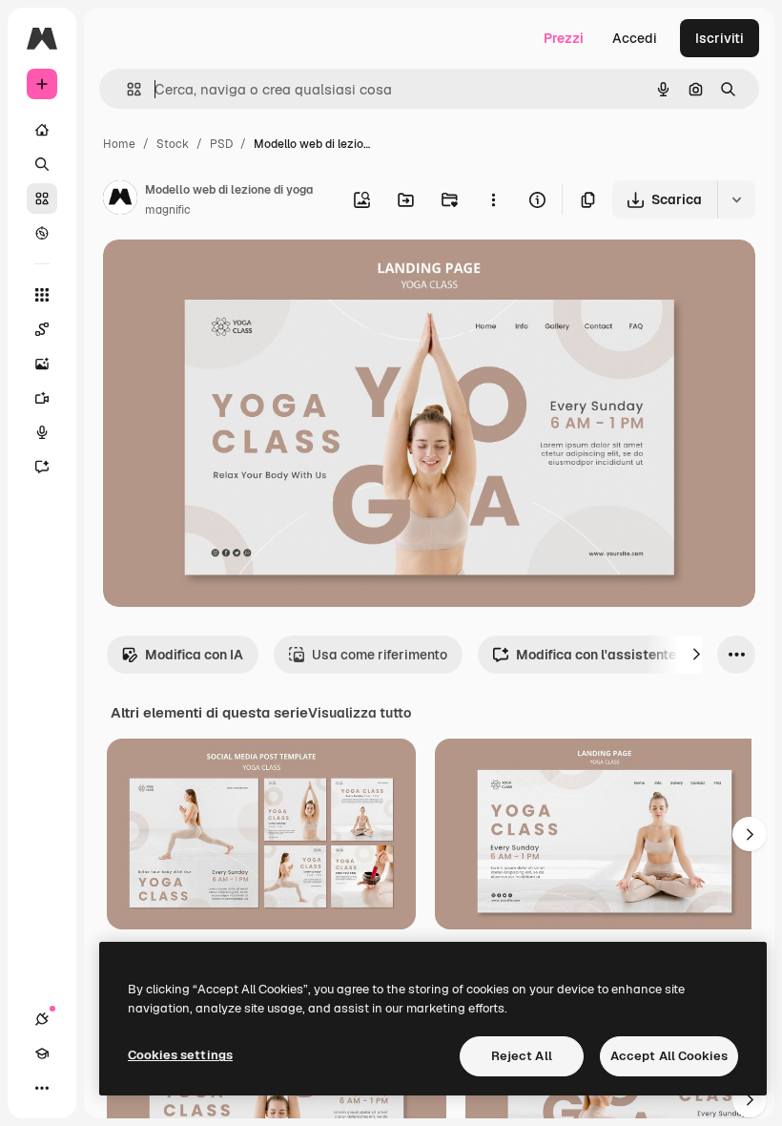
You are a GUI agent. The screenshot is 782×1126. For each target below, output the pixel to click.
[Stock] (42, 198)
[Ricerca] (42, 164)
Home (119, 144)
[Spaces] (42, 329)
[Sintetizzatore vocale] (42, 432)
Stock (172, 144)
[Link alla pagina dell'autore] (120, 200)
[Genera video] (42, 398)
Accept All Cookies (669, 1056)
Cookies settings (180, 1055)
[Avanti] (696, 655)
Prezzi (564, 38)
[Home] (42, 130)
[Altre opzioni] (493, 199)
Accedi (634, 38)
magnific (168, 210)
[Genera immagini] (42, 363)
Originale (228, 276)
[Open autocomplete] (126, 89)
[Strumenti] (42, 295)
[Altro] (42, 1088)
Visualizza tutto (359, 712)
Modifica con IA (194, 654)
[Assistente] (42, 466)
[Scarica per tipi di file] (736, 199)
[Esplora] (42, 233)
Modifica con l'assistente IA (604, 654)
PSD (221, 144)
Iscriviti (719, 38)
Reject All (521, 1056)
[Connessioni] (42, 1019)
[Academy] (42, 1053)
